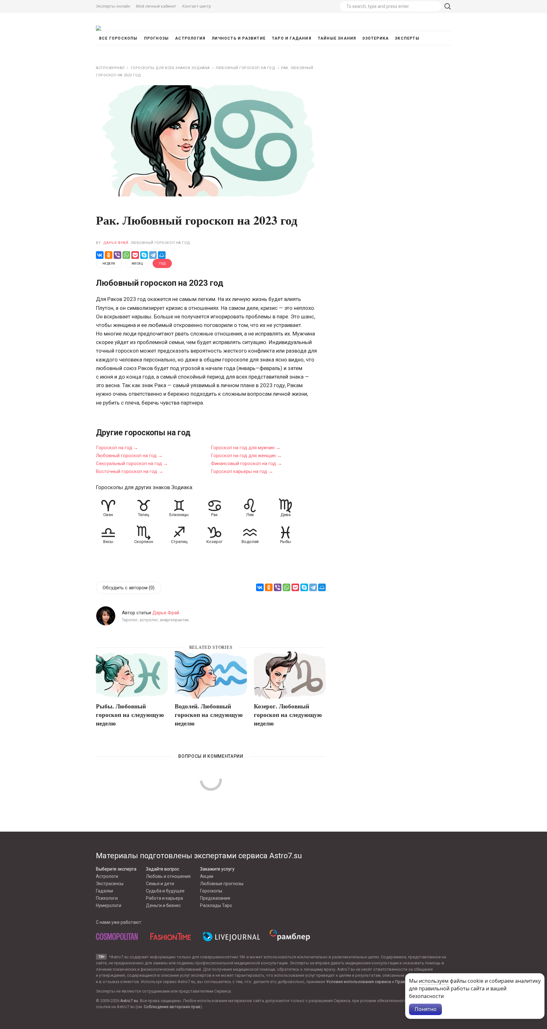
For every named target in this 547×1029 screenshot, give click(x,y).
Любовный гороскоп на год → (129, 455)
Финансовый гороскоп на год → (246, 463)
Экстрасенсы (109, 883)
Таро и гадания (291, 38)
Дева (285, 514)
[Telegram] (153, 255)
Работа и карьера (164, 898)
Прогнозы (156, 38)
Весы (108, 541)
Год (162, 263)
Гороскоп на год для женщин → (246, 455)
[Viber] (117, 255)
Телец (143, 514)
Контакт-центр (196, 6)
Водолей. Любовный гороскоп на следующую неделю (209, 714)
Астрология (190, 38)
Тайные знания (337, 38)
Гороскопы (211, 890)
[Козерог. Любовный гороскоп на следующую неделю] (290, 675)
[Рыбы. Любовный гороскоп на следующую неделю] (132, 675)
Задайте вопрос (162, 869)
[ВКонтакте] (100, 255)
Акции (206, 876)
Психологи (107, 898)
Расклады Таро (216, 905)
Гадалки (104, 890)
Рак (214, 514)
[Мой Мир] (162, 255)
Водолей (250, 541)
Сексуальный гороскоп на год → (132, 463)
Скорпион (143, 541)
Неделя (109, 263)
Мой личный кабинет (156, 6)
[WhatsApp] (126, 255)
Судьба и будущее (165, 890)
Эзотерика (375, 38)
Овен (108, 514)
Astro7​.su (129, 1000)
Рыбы (285, 541)
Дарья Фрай (116, 243)
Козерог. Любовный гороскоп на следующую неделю (288, 714)
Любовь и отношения (168, 876)
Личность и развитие (239, 38)
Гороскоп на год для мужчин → (245, 447)
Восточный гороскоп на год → (129, 471)
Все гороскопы (118, 38)
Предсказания (215, 898)
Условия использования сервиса (358, 981)
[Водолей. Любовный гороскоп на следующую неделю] (211, 675)
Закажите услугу (217, 869)
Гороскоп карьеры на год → (242, 471)
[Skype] (144, 255)
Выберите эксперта (116, 869)
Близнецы (179, 514)
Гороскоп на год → (117, 447)
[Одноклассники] (108, 255)
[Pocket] (135, 255)
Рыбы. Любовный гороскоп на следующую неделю (130, 714)
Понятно (426, 1009)
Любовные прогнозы (221, 883)
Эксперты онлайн (113, 6)
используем (434, 980)
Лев (250, 514)
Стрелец (179, 541)
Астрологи (107, 876)
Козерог (214, 541)
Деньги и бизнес (163, 905)
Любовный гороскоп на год (160, 243)
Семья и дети (160, 883)
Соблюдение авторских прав (172, 1006)
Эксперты (407, 38)
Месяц (137, 263)
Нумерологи (108, 905)
